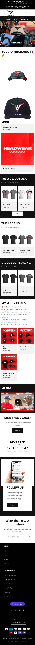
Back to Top (7, 596)
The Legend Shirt (8, 250)
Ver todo (17, 214)
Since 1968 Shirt (25, 250)
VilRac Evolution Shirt (8, 289)
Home (5, 551)
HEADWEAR (8, 168)
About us (6, 563)
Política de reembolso (14, 638)
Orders (6, 559)
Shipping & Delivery (9, 579)
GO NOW (17, 430)
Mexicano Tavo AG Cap (10, 127)
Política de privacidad (26, 638)
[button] (4, 13)
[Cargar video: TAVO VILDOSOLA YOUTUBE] (17, 402)
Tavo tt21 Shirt (7, 204)
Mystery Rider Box (25, 346)
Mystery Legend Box (8, 347)
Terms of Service (9, 584)
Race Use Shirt (24, 288)
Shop (5, 555)
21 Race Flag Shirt (25, 204)
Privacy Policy (8, 588)
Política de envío (24, 641)
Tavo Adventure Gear (16, 636)
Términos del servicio (13, 641)
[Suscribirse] (29, 537)
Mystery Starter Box (9, 373)
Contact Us (7, 592)
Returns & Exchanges (10, 575)
